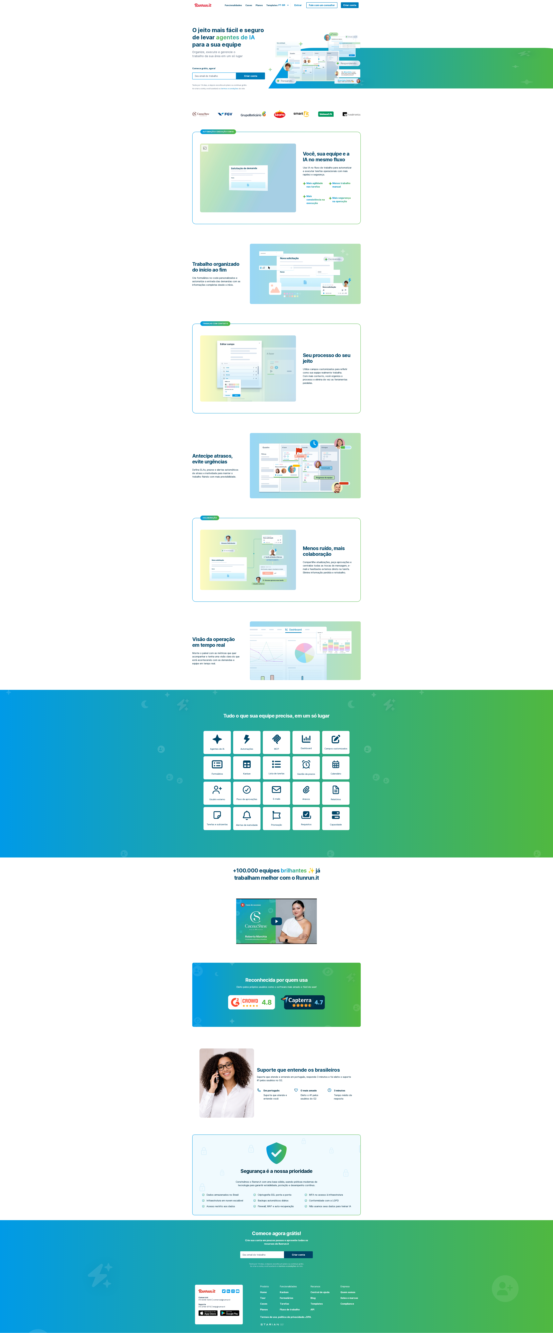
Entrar (298, 5)
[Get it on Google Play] (229, 1313)
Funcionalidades (233, 5)
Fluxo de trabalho (290, 1309)
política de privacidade (291, 1317)
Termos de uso (268, 1317)
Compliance (347, 1303)
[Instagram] (233, 1291)
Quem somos (347, 1292)
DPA (308, 1317)
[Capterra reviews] (303, 1002)
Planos (259, 5)
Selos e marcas (349, 1298)
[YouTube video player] (276, 921)
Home (263, 1292)
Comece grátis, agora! (203, 68)
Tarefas (284, 1303)
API (312, 1309)
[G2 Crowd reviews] (251, 1002)
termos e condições (229, 88)
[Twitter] (223, 1291)
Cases (248, 5)
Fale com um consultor (322, 5)
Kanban (284, 1292)
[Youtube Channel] (237, 1291)
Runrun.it (203, 5)
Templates (272, 5)
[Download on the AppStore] (208, 1313)
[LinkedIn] (228, 1291)
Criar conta (349, 5)
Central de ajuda (319, 1292)
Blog (313, 1298)
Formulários (286, 1298)
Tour (263, 1298)
